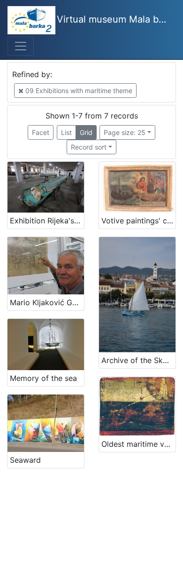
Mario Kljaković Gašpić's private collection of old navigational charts (47, 302)
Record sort (89, 147)
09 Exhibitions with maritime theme (77, 91)
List (66, 132)
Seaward (25, 460)
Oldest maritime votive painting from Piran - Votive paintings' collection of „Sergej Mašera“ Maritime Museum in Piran (138, 444)
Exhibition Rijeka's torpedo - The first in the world (47, 220)
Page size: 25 (124, 132)
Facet (40, 132)
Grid (86, 132)
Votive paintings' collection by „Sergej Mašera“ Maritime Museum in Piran (138, 220)
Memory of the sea (43, 378)
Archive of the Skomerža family (138, 360)
